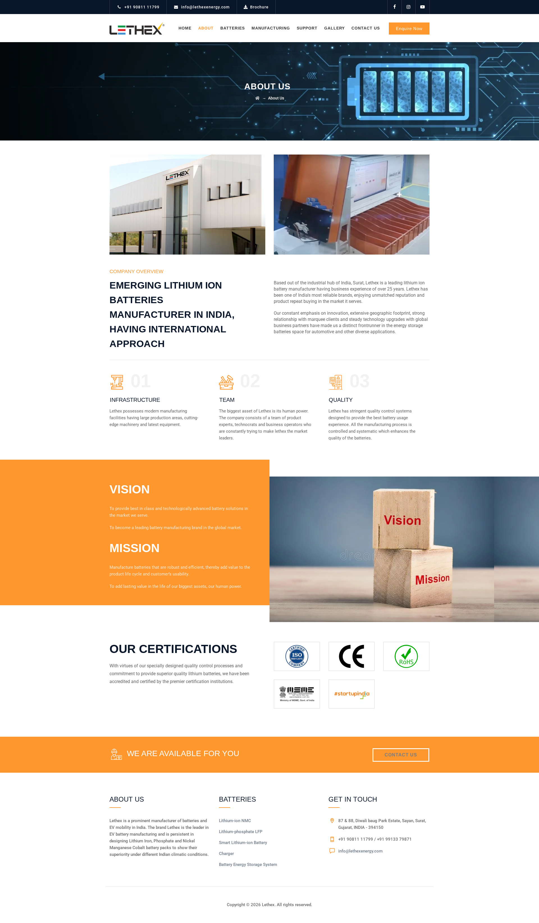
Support (307, 28)
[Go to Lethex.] (257, 98)
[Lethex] (137, 28)
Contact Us (365, 28)
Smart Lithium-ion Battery (243, 842)
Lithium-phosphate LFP (240, 831)
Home (185, 28)
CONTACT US (401, 754)
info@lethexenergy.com (205, 7)
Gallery (334, 28)
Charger (226, 853)
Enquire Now (409, 28)
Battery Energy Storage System (248, 864)
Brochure (259, 7)
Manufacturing (271, 28)
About (206, 28)
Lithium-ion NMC (235, 820)
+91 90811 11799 (141, 7)
